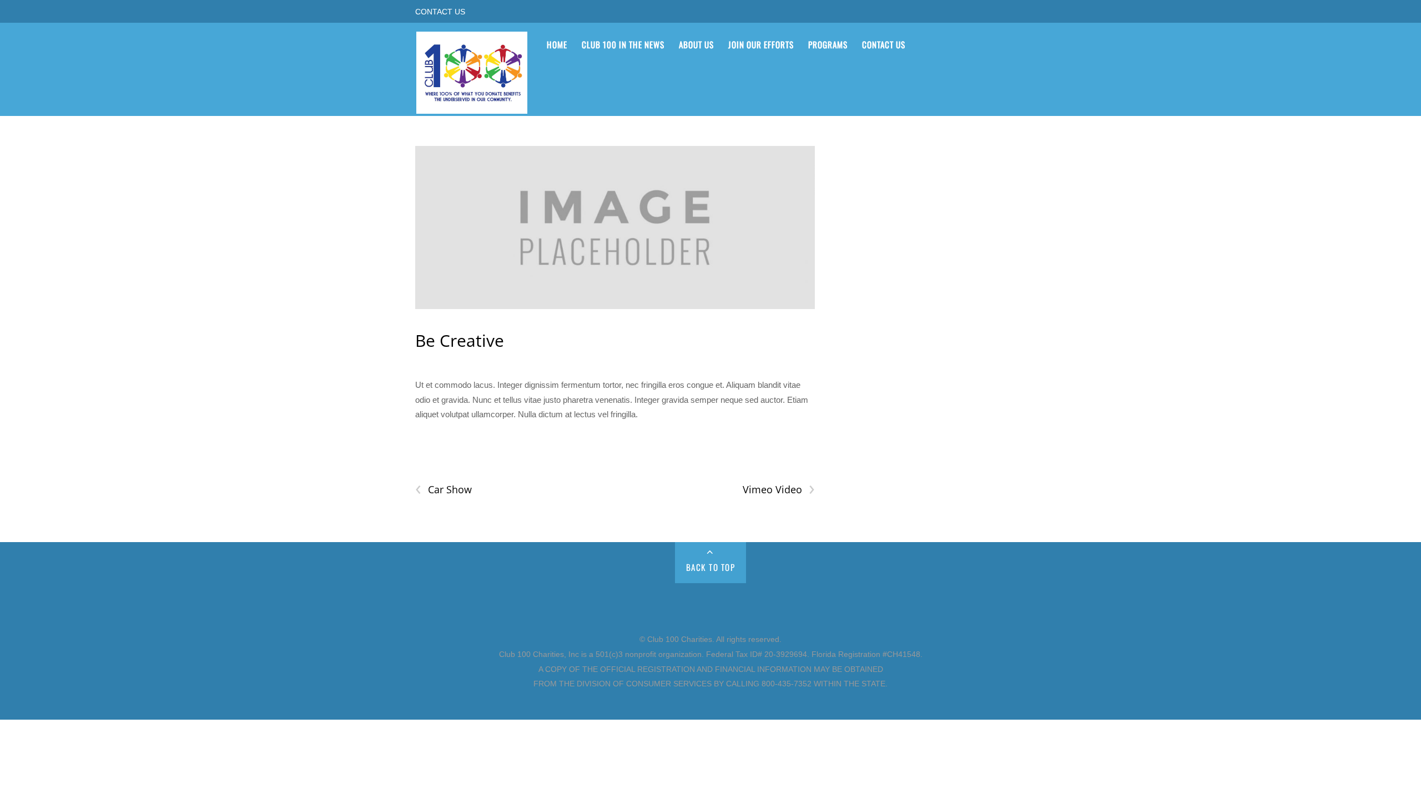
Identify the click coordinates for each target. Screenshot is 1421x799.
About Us (696, 44)
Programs (828, 44)
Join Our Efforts (761, 44)
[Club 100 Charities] (471, 106)
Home (557, 44)
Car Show (443, 489)
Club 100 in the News (623, 44)
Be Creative (459, 340)
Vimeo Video (778, 489)
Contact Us (440, 12)
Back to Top (710, 567)
